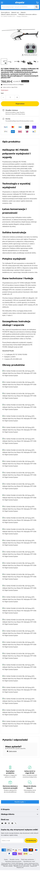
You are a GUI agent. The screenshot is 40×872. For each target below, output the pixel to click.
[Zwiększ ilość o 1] (17, 97)
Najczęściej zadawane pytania (13, 861)
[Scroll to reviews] (20, 79)
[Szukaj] (36, 7)
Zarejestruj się (31, 841)
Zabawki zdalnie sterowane (9, 14)
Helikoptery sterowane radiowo (27, 14)
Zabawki (23, 12)
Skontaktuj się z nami (29, 861)
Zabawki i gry (15, 12)
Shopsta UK (33, 866)
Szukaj (6, 859)
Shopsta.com (20, 867)
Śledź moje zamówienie (27, 859)
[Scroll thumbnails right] (37, 61)
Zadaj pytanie (13, 751)
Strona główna (5, 12)
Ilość (2, 93)
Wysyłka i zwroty (14, 859)
